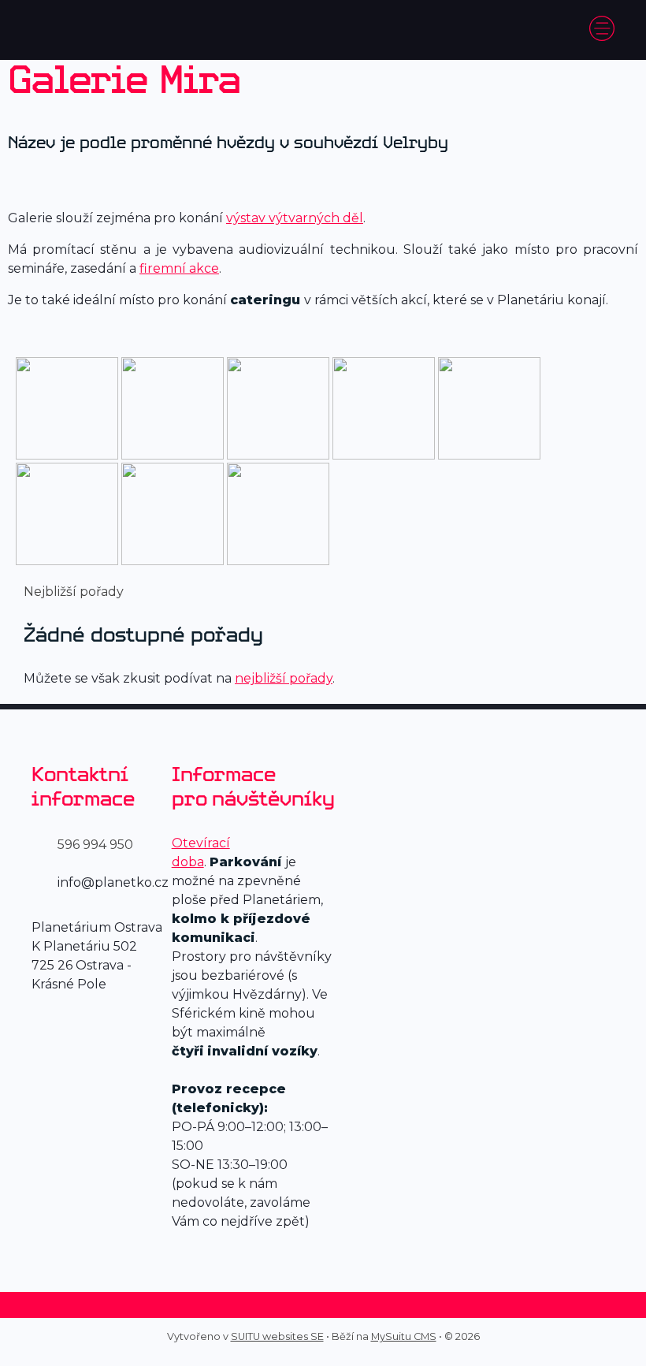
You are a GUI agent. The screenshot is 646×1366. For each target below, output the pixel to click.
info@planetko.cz (113, 882)
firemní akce (179, 268)
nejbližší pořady (283, 678)
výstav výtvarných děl (294, 217)
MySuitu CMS (403, 1336)
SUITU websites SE (277, 1336)
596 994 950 (95, 844)
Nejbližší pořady (74, 591)
